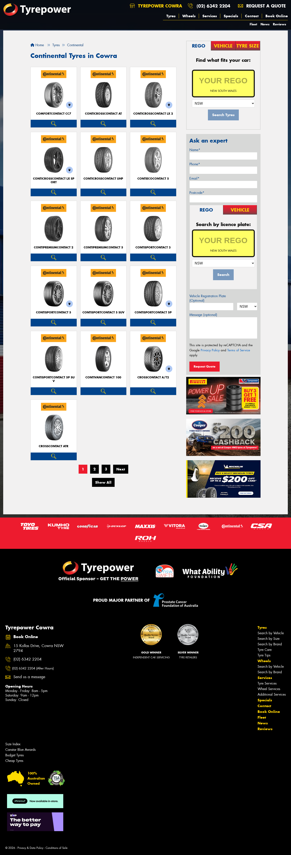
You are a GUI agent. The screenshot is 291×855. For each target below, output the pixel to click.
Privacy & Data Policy (30, 848)
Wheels (189, 16)
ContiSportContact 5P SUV (54, 379)
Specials (231, 16)
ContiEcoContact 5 (153, 178)
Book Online (276, 16)
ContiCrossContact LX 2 (153, 113)
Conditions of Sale (57, 848)
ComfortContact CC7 (53, 113)
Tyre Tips (264, 655)
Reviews (279, 24)
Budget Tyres (14, 755)
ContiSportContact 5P (153, 312)
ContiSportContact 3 (153, 247)
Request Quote (204, 366)
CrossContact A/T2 (153, 377)
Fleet (253, 24)
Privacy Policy (210, 350)
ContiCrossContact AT (103, 113)
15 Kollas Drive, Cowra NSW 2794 (38, 648)
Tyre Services (267, 683)
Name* (194, 150)
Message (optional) (203, 315)
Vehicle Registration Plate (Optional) (207, 298)
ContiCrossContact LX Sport (53, 180)
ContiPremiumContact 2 (53, 247)
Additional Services (272, 694)
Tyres (171, 16)
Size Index (12, 744)
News (265, 24)
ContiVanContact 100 (103, 377)
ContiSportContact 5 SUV (103, 312)
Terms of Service (238, 350)
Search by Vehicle (271, 633)
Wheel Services (269, 689)
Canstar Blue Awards (20, 749)
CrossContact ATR (53, 446)
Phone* (194, 164)
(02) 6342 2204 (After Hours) (33, 668)
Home (39, 45)
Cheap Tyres (14, 760)
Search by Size (268, 638)
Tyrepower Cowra (159, 6)
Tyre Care (265, 649)
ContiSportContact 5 (53, 312)
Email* (194, 178)
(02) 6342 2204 (213, 6)
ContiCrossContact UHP (103, 178)
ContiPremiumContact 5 (103, 247)
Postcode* (196, 192)
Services (209, 16)
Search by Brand (270, 644)
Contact (252, 16)
